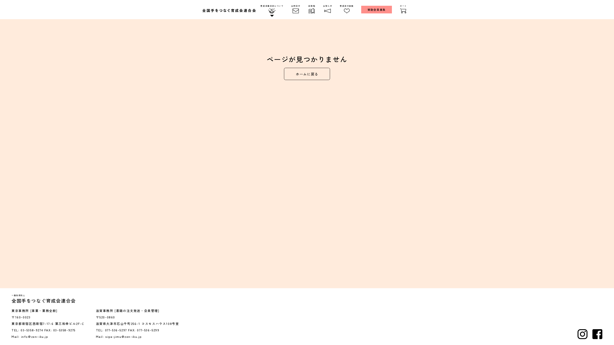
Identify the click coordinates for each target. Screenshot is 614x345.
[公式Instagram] (583, 334)
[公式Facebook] (597, 334)
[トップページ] (229, 10)
